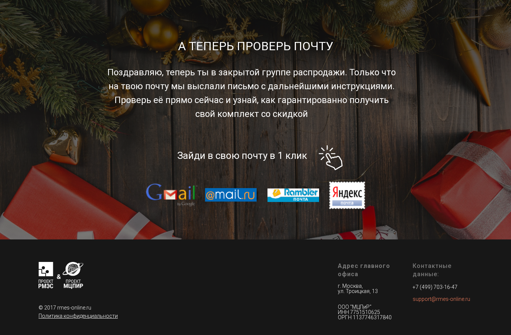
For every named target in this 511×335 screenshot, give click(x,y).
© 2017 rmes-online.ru (65, 308)
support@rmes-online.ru (441, 299)
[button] (78, 316)
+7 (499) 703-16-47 (435, 287)
